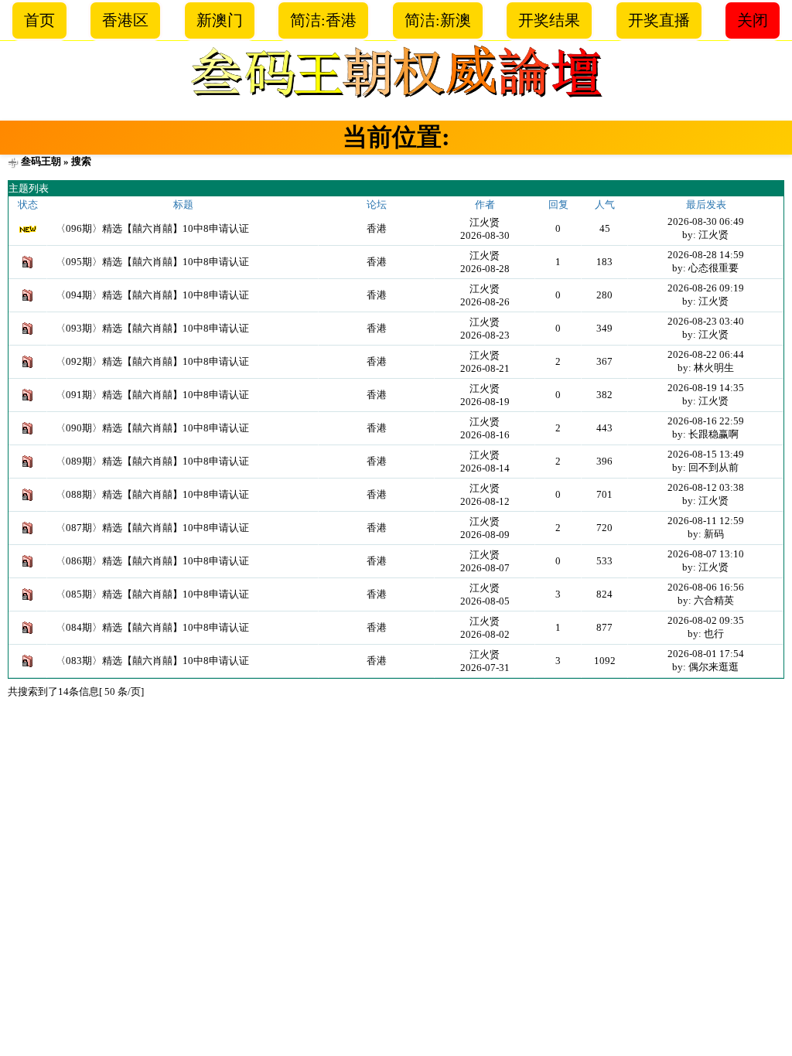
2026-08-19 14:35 (705, 387)
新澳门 (219, 20)
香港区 (125, 20)
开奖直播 (659, 20)
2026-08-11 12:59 (705, 520)
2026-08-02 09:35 (705, 620)
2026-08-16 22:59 (705, 421)
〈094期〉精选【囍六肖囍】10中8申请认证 (152, 295)
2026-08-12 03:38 (705, 487)
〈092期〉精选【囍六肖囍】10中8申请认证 (152, 361)
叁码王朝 (41, 161)
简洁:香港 (323, 20)
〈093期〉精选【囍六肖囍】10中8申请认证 (152, 328)
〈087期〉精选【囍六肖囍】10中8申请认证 (152, 527)
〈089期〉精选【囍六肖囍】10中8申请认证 (152, 461)
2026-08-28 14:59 (705, 255)
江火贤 (484, 222)
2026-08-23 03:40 (705, 321)
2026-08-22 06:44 (705, 354)
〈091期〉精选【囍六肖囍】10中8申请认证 (152, 394)
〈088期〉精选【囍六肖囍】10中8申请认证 (152, 494)
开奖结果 (549, 20)
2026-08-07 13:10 (705, 554)
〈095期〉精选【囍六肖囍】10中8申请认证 (152, 261)
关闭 (752, 20)
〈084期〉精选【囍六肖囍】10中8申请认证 (152, 627)
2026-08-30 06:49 (705, 221)
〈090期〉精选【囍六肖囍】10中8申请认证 (152, 428)
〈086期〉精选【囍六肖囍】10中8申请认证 (152, 561)
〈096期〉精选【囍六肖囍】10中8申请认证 (152, 228)
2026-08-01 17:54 (705, 653)
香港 (377, 228)
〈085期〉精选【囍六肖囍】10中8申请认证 (152, 594)
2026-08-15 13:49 (705, 454)
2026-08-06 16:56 (705, 587)
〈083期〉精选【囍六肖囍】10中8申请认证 (152, 660)
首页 (39, 20)
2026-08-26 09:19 (705, 288)
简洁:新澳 (438, 20)
